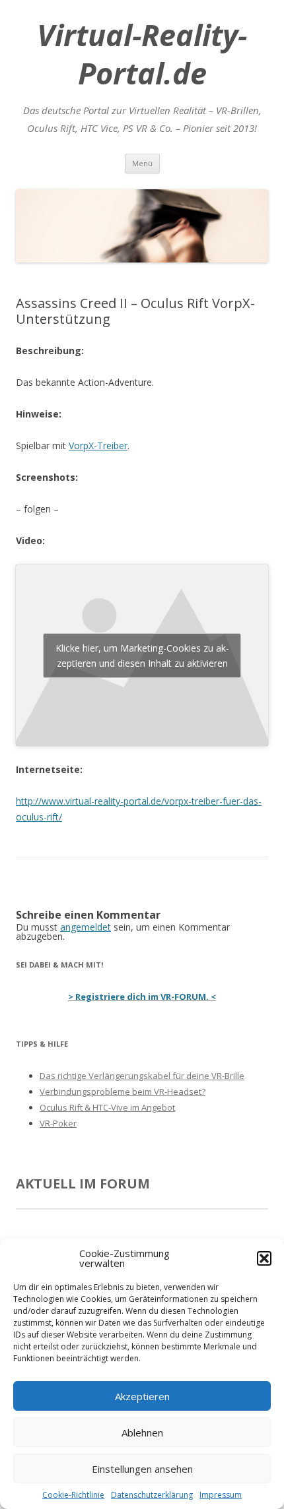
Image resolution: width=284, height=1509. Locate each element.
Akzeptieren (142, 1396)
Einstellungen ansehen (142, 1468)
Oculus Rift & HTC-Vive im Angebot (107, 1107)
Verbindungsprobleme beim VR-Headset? (122, 1091)
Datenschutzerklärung (152, 1494)
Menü (142, 163)
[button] (264, 1258)
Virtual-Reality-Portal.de (142, 54)
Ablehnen (142, 1432)
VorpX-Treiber (98, 445)
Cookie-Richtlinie (73, 1494)
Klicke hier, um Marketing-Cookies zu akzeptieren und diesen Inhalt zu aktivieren (142, 655)
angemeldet (85, 927)
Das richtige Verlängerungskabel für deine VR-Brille (142, 1076)
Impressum (220, 1494)
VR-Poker (58, 1123)
